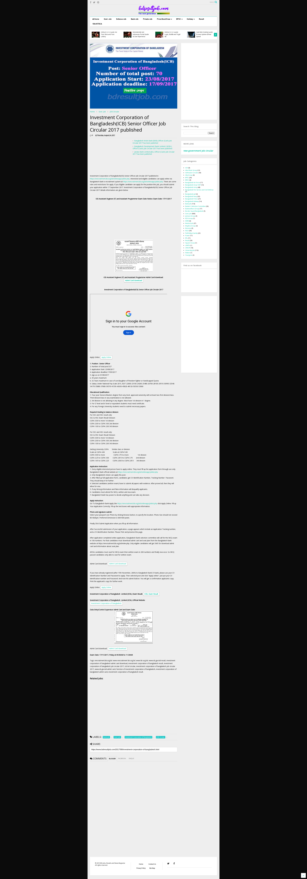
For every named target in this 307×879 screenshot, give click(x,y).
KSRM (187, 221)
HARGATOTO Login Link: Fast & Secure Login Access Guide (204, 34)
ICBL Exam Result (151, 594)
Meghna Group (190, 226)
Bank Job (134, 19)
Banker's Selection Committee (195, 206)
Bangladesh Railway (192, 201)
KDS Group (189, 218)
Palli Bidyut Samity (191, 233)
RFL (186, 238)
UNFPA (187, 245)
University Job (190, 250)
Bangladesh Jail (190, 194)
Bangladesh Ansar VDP (193, 185)
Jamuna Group (190, 216)
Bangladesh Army (191, 187)
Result (201, 19)
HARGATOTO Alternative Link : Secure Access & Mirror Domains (173, 34)
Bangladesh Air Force (192, 183)
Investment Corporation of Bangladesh (106, 603)
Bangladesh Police (191, 199)
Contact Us (152, 864)
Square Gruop (190, 243)
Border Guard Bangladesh (194, 211)
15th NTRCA (97, 24)
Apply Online (106, 357)
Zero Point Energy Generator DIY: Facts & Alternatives (140, 34)
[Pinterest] (98, 2)
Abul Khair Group (191, 170)
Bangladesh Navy (191, 196)
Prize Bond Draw (163, 19)
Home (96, 19)
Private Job (147, 19)
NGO (187, 231)
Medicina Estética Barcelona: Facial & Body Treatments (109, 34)
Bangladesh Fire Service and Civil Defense (199, 190)
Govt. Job (107, 19)
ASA (186, 168)
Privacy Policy (141, 868)
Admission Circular (191, 173)
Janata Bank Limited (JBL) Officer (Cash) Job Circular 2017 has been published (153, 153)
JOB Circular (114, 111)
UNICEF (187, 248)
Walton (187, 253)
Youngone (188, 255)
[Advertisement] (110, 156)
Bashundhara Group (192, 209)
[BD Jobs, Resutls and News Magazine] (153, 13)
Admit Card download (133, 280)
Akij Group (188, 175)
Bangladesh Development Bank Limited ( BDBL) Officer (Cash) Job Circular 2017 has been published (152, 147)
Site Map (152, 868)
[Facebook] (90, 2)
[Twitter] (94, 2)
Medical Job (189, 223)
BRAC (187, 180)
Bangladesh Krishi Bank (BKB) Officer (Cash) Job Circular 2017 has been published (152, 142)
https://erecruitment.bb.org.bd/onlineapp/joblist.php (110, 179)
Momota (188, 228)
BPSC (178, 19)
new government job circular (198, 150)
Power (187, 236)
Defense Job (121, 19)
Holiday (190, 19)
